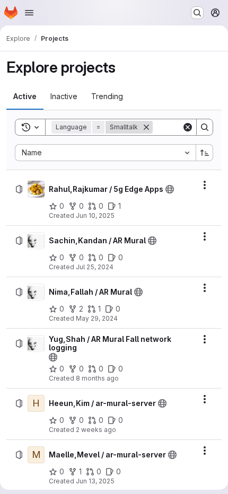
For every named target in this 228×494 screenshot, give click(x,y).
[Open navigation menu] (29, 12)
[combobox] (105, 152)
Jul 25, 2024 (94, 267)
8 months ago (97, 378)
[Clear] (187, 127)
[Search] (204, 127)
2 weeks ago (96, 430)
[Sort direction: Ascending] (204, 152)
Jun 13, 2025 (95, 481)
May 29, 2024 (97, 318)
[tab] (24, 96)
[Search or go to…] (197, 12)
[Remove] (146, 127)
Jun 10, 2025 (95, 215)
